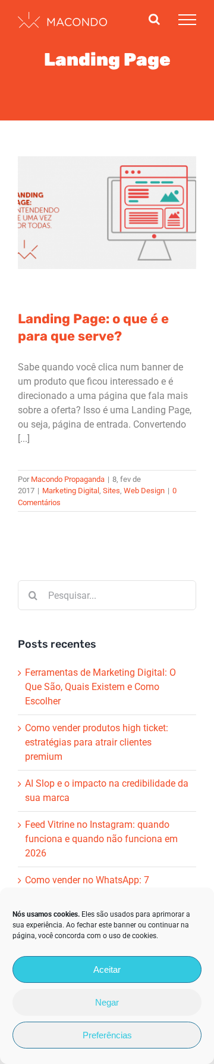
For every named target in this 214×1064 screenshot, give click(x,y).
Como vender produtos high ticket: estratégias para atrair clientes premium (96, 742)
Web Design (147, 231)
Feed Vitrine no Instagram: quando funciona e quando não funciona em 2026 (101, 839)
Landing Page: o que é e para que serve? (93, 327)
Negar (107, 1002)
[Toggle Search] (154, 19)
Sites (115, 231)
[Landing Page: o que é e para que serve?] (107, 212)
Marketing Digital (74, 231)
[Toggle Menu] (187, 19)
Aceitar (107, 969)
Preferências (107, 1035)
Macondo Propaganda (68, 479)
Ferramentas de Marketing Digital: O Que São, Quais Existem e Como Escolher (100, 687)
